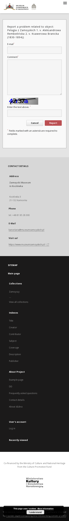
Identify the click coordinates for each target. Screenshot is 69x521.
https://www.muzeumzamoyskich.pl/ (27, 244)
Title (11, 320)
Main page (14, 273)
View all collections (18, 301)
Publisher (14, 361)
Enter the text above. (19, 107)
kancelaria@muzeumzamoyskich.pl (26, 229)
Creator (13, 327)
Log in (12, 428)
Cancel (35, 123)
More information (46, 508)
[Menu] (65, 3)
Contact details (16, 399)
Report (53, 123)
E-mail (10, 44)
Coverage (14, 347)
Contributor (15, 334)
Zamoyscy (14, 291)
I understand (35, 512)
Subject (12, 340)
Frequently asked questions (23, 393)
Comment (12, 57)
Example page (16, 379)
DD (10, 386)
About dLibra (15, 406)
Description (15, 354)
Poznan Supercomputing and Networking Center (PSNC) (36, 515)
